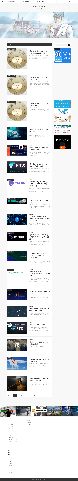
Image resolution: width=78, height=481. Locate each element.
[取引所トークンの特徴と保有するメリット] (17, 294)
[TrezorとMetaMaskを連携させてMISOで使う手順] (17, 150)
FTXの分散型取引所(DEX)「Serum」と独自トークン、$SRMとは (39, 273)
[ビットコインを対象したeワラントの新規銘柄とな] (17, 345)
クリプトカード (10, 426)
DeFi (8, 448)
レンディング (10, 467)
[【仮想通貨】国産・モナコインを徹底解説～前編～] (17, 111)
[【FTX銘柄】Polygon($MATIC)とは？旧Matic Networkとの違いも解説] (17, 236)
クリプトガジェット (11, 428)
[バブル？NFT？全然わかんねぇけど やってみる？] (17, 133)
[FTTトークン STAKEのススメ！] (17, 328)
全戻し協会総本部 (39, 6)
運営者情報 (29, 422)
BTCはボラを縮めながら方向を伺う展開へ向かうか (39, 360)
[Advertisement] (62, 81)
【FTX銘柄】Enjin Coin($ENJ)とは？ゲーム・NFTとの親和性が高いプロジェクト (39, 184)
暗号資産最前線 (10, 180)
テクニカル (9, 463)
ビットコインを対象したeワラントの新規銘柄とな (39, 343)
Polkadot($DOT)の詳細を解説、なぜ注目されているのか (39, 309)
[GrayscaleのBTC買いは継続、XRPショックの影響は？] (17, 383)
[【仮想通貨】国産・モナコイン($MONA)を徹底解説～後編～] (17, 58)
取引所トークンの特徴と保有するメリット (39, 292)
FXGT (9, 452)
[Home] (2, 1)
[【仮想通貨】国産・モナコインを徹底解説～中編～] (17, 85)
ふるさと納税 (10, 465)
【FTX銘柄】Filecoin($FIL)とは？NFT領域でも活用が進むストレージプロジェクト (39, 218)
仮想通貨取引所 (10, 437)
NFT (8, 127)
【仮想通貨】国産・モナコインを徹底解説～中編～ (39, 78)
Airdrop (9, 435)
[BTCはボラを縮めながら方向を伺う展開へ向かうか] (17, 363)
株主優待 (9, 357)
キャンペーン (10, 430)
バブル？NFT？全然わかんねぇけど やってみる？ (39, 130)
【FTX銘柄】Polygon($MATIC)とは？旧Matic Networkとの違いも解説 (39, 237)
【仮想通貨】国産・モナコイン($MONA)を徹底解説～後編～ (38, 52)
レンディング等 (55, 1)
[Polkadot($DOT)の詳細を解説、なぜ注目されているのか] (17, 311)
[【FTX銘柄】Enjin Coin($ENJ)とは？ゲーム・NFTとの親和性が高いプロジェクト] (17, 183)
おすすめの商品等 (26, 1)
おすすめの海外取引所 (11, 1)
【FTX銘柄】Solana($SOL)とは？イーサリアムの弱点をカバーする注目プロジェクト (39, 255)
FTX (8, 162)
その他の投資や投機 (11, 459)
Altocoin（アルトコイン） (11, 49)
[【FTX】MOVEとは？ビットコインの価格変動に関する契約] (17, 167)
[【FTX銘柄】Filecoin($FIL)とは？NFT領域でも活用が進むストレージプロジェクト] (17, 219)
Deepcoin (9, 289)
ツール (9, 461)
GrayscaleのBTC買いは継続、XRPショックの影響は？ (39, 379)
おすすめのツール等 (40, 1)
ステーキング (10, 424)
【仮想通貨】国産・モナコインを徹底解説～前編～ (39, 104)
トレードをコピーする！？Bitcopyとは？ (39, 201)
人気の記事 (69, 1)
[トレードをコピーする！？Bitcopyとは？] (17, 201)
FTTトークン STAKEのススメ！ (38, 324)
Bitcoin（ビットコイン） (11, 198)
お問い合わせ (29, 424)
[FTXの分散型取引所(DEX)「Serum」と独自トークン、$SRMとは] (17, 272)
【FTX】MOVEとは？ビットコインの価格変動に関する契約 (39, 165)
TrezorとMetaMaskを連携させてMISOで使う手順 (38, 148)
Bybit (8, 443)
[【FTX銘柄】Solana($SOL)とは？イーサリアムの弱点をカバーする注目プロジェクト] (17, 256)
